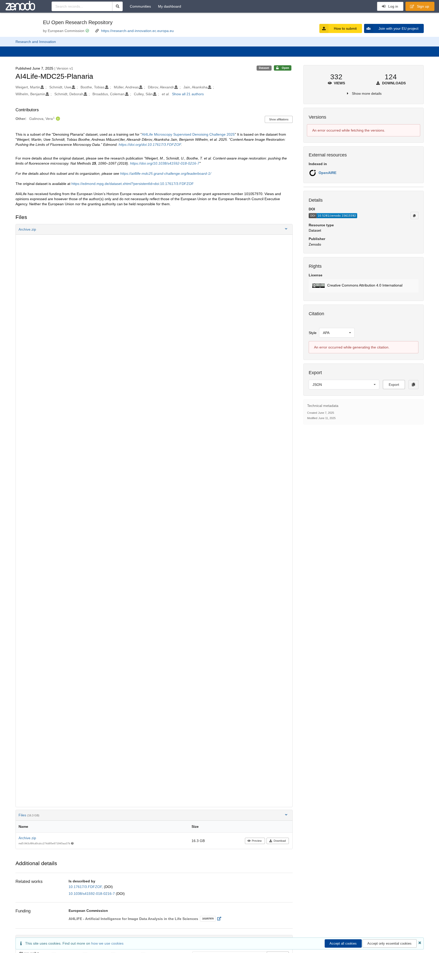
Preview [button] (257, 840)
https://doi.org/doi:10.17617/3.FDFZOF (150, 144)
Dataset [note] (264, 67)
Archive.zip (27, 838)
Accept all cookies (343, 943)
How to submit (345, 28)
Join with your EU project (398, 28)
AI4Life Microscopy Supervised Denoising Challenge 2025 (188, 134)
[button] (154, 229)
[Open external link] (220, 919)
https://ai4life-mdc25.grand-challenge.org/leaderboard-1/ (165, 173)
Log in (392, 6)
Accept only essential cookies (389, 943)
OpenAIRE (327, 173)
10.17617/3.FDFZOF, (86, 887)
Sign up (422, 6)
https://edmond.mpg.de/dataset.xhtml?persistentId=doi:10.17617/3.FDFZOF (132, 184)
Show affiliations (279, 119)
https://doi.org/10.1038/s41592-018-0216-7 (164, 163)
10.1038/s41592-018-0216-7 (92, 894)
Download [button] (280, 840)
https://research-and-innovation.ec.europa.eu (137, 31)
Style (313, 333)
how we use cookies (107, 943)
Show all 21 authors (188, 94)
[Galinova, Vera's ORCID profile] (57, 118)
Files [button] (29, 815)
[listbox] (337, 333)
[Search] (117, 6)
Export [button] (394, 385)
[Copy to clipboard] (414, 215)
